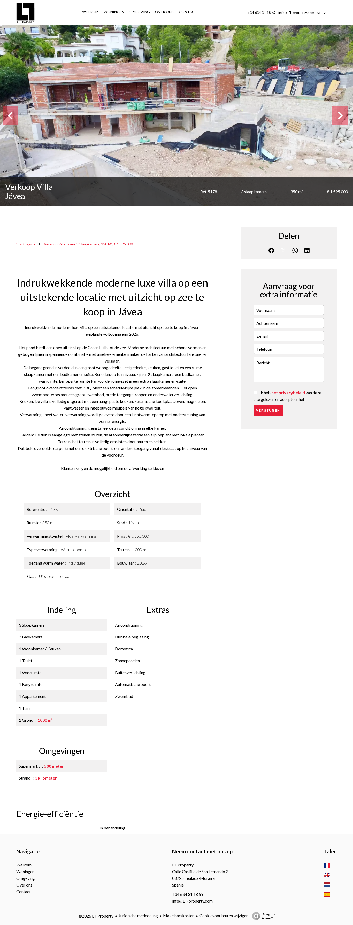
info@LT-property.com (296, 12)
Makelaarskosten (178, 915)
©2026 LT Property (95, 915)
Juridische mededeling (138, 915)
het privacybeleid (288, 392)
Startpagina (25, 244)
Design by (268, 916)
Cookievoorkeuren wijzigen (223, 915)
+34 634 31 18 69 (262, 12)
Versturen (268, 410)
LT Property (183, 864)
